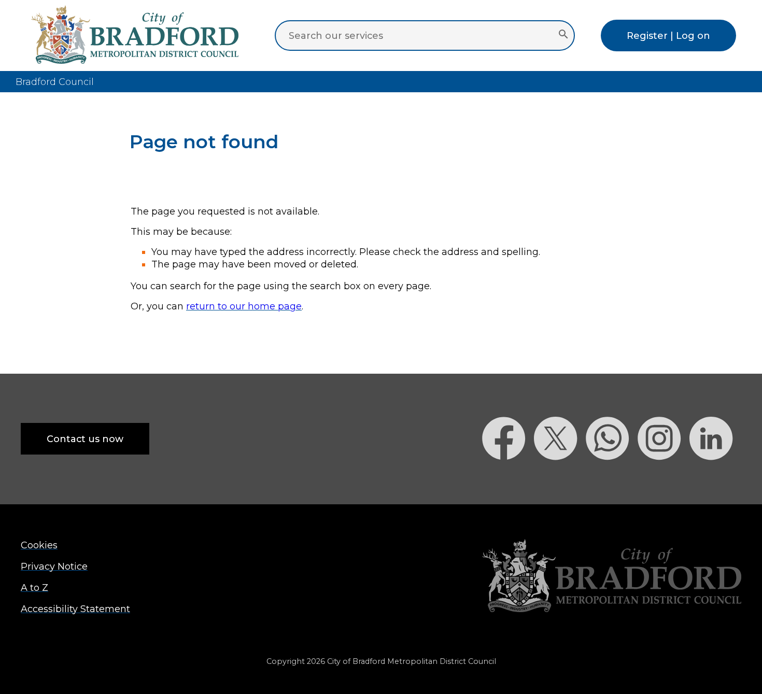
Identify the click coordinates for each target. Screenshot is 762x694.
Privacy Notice (54, 566)
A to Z (34, 587)
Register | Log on (668, 35)
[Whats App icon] (612, 478)
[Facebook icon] (508, 478)
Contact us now (85, 438)
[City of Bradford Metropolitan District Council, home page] (134, 60)
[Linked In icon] (715, 478)
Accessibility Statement (75, 608)
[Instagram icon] (663, 478)
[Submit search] (563, 35)
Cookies (39, 545)
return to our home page (244, 306)
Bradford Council (55, 81)
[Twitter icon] (560, 478)
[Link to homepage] (611, 576)
